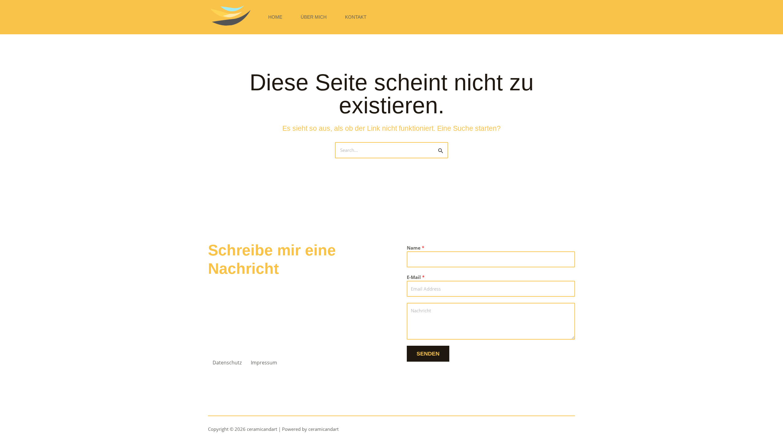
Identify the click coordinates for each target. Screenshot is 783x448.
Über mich (314, 17)
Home (275, 17)
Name (415, 248)
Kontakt (355, 17)
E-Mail (416, 277)
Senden (428, 354)
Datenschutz (227, 362)
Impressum (264, 362)
